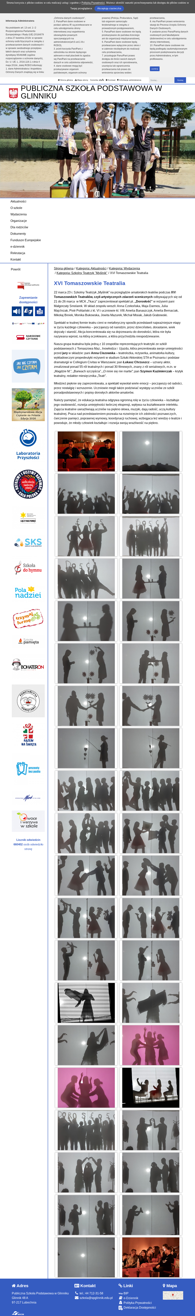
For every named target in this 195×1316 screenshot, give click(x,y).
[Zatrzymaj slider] (97, 194)
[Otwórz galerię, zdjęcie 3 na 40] (86, 494)
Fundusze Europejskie (25, 240)
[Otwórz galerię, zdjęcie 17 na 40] (86, 791)
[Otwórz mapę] (173, 1295)
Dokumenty (18, 233)
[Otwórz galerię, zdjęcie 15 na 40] (86, 748)
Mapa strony (82, 80)
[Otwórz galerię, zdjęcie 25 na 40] (86, 960)
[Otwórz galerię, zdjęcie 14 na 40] (151, 706)
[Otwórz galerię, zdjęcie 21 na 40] (86, 875)
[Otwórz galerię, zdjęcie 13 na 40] (86, 706)
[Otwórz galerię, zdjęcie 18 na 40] (151, 791)
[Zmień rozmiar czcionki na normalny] (99, 80)
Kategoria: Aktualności (91, 268)
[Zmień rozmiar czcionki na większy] (101, 80)
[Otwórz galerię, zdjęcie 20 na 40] (151, 833)
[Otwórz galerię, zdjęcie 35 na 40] (86, 1172)
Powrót (15, 269)
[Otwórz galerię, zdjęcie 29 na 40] (86, 1045)
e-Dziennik (130, 1298)
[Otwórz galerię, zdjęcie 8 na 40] (151, 579)
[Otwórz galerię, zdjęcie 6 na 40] (151, 536)
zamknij (154, 69)
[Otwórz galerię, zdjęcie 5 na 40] (86, 536)
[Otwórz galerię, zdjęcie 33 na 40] (86, 1130)
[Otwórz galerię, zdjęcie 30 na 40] (151, 1045)
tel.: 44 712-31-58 (91, 1293)
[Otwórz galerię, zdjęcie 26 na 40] (151, 960)
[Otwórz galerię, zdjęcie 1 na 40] (86, 451)
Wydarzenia (18, 214)
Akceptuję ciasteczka (109, 8)
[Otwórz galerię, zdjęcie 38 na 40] (151, 1215)
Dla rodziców (19, 227)
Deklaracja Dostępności (139, 1307)
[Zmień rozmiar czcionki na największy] (103, 80)
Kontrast (111, 80)
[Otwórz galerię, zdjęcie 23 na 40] (86, 918)
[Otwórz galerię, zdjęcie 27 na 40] (86, 1003)
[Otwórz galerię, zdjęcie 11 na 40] (86, 663)
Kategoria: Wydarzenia (124, 268)
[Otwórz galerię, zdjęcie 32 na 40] (151, 1088)
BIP (126, 1293)
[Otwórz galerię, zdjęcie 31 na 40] (86, 1088)
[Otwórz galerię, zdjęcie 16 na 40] (151, 748)
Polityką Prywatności (93, 2)
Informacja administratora (130, 80)
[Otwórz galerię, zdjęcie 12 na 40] (151, 663)
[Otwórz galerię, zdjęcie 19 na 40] (86, 833)
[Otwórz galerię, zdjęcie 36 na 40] (151, 1172)
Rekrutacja (17, 253)
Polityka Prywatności (137, 1302)
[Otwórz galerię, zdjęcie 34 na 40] (151, 1130)
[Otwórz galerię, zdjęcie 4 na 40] (151, 494)
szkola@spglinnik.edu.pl (96, 1297)
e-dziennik (17, 246)
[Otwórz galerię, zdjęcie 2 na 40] (151, 451)
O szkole (16, 207)
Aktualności (18, 201)
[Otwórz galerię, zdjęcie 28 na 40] (151, 1003)
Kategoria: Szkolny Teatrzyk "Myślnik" (82, 273)
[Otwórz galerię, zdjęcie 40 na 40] (151, 1257)
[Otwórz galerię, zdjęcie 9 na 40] (86, 621)
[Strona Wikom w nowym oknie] (18, 1313)
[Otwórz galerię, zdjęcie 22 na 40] (151, 875)
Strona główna (66, 80)
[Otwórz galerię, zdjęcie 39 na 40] (86, 1257)
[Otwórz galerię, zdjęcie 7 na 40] (86, 579)
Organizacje (18, 220)
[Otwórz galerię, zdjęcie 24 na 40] (151, 918)
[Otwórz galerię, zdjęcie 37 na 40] (86, 1215)
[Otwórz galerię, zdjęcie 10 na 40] (151, 621)
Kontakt (15, 259)
